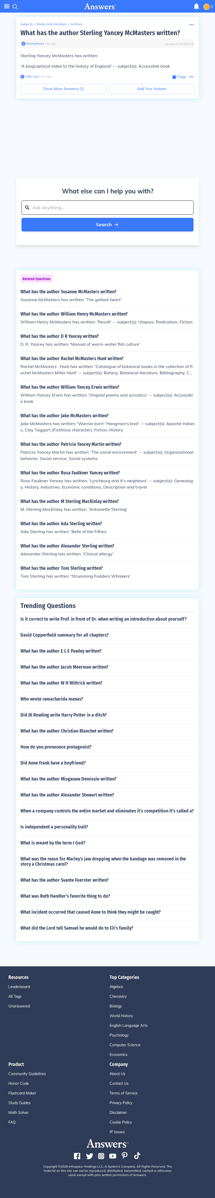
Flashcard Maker (22, 1093)
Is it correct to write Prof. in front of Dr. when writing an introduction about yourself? (103, 619)
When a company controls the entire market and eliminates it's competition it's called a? (107, 811)
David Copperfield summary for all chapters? (64, 635)
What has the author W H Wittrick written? (61, 683)
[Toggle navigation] (6, 6)
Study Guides (19, 1103)
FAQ (12, 1122)
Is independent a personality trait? (54, 827)
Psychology (119, 1035)
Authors (76, 24)
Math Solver (18, 1112)
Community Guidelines (27, 1073)
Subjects (26, 24)
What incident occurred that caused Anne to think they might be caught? (90, 912)
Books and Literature (52, 24)
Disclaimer (118, 1112)
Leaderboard (19, 986)
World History (121, 1015)
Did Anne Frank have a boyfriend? (53, 763)
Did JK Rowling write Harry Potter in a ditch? (63, 715)
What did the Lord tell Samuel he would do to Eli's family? (76, 928)
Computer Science (125, 1045)
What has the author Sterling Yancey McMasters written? (100, 33)
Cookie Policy (121, 1122)
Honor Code (18, 1083)
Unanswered (19, 1006)
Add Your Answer (152, 88)
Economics (118, 1054)
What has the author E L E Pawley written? (60, 651)
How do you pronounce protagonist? (56, 747)
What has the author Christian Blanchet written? (67, 731)
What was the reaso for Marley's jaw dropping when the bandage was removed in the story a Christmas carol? (103, 861)
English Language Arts (129, 1025)
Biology (116, 1006)
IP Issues (117, 1132)
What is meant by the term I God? (52, 843)
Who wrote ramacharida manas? (51, 699)
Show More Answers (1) (63, 88)
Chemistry (118, 996)
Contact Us (119, 1083)
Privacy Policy (121, 1103)
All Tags (15, 996)
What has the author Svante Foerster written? (64, 880)
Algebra (116, 986)
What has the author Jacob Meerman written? (64, 667)
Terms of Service (124, 1093)
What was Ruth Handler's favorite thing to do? (65, 896)
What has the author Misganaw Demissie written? (68, 779)
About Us (117, 1073)
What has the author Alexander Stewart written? (67, 795)
